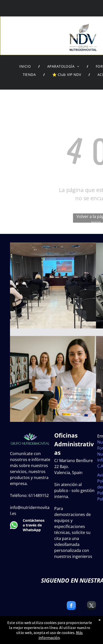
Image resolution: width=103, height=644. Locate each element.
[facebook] (71, 606)
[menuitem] (26, 66)
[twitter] (91, 606)
